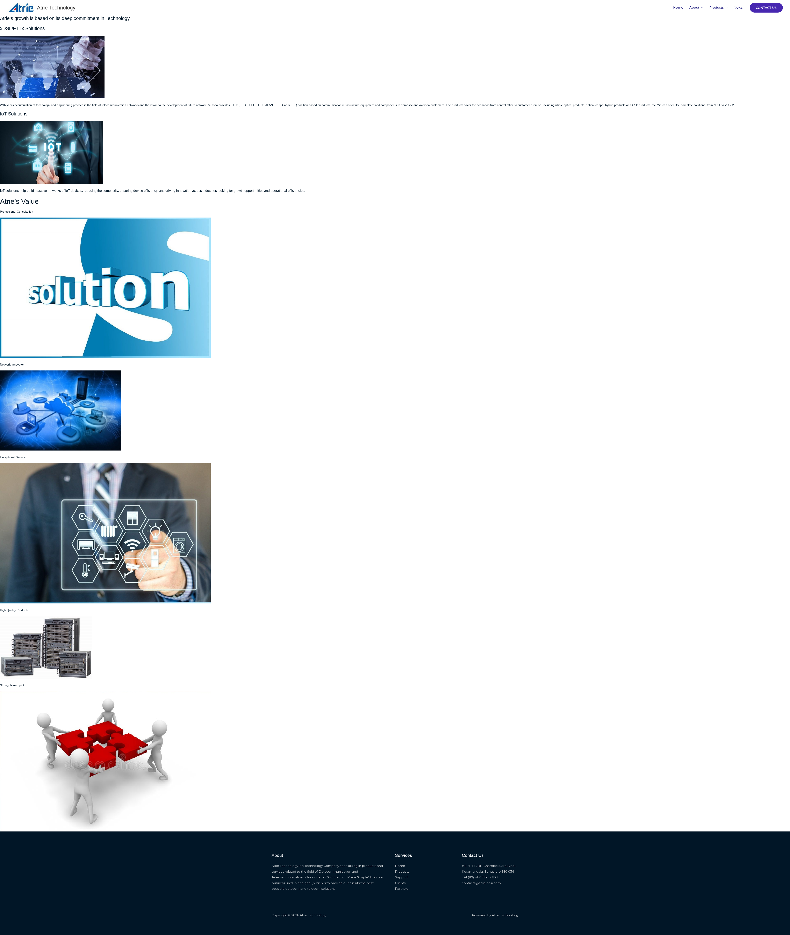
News (738, 7)
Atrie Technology (56, 7)
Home (678, 7)
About (694, 7)
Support (401, 877)
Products (716, 7)
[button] (701, 7)
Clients (400, 883)
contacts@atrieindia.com (481, 883)
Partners (401, 889)
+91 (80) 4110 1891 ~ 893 (480, 877)
